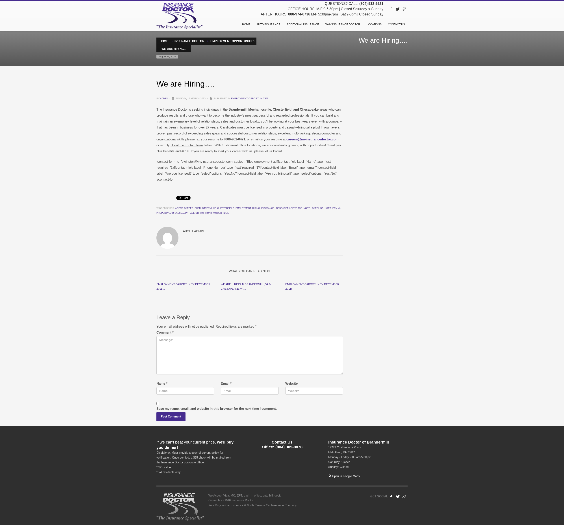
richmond (206, 213)
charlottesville (205, 208)
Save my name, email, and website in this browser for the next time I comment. (216, 408)
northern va (333, 208)
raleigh (194, 213)
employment (243, 208)
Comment (165, 332)
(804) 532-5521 (371, 4)
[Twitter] (397, 9)
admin (164, 98)
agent (179, 208)
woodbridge (221, 213)
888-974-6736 (299, 14)
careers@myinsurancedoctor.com (312, 139)
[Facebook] (391, 9)
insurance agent (286, 208)
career (188, 208)
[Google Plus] (404, 9)
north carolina (313, 208)
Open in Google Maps (345, 476)
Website (291, 383)
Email (226, 383)
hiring (256, 208)
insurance (267, 208)
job (300, 208)
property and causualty (171, 213)
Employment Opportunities (249, 98)
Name (161, 383)
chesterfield (225, 208)
